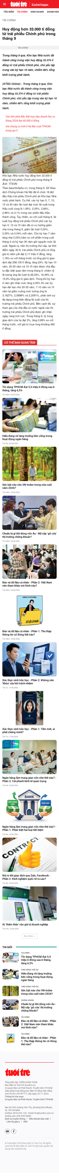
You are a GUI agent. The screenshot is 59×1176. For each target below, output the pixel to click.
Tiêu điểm (8, 11)
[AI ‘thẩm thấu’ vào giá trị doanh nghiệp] (29, 903)
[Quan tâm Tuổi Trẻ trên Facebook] (13, 1131)
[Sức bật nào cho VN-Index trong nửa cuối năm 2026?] (29, 464)
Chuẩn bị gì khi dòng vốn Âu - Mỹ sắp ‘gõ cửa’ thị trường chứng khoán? (29, 535)
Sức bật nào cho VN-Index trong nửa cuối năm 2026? (27, 486)
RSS (25, 1121)
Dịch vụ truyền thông (15, 1119)
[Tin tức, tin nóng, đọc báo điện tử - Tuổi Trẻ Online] (18, 4)
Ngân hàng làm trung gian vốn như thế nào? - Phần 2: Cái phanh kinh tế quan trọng (29, 779)
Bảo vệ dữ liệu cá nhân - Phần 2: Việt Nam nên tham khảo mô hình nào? (27, 584)
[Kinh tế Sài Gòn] (39, 4)
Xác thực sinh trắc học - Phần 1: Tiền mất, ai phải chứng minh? (28, 730)
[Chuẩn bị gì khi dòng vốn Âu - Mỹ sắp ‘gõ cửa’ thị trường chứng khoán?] (29, 513)
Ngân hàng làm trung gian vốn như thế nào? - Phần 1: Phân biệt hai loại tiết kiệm (29, 828)
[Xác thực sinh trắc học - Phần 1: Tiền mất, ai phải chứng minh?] (29, 708)
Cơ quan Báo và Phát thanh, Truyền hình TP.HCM (29, 1099)
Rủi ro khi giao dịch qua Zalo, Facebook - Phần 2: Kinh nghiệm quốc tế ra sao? (26, 877)
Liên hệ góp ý (13, 1121)
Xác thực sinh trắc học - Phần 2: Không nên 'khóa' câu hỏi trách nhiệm (28, 682)
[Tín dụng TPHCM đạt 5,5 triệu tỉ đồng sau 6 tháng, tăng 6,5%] (29, 366)
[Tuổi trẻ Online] (17, 1072)
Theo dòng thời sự (29, 970)
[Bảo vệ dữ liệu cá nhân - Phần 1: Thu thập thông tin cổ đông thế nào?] (29, 610)
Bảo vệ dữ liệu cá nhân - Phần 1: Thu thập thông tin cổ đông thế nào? (26, 633)
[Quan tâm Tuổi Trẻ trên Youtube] (7, 1131)
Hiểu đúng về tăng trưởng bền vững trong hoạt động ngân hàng (27, 437)
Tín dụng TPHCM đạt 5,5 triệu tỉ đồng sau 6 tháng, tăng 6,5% (28, 388)
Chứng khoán (27, 1000)
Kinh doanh (37, 11)
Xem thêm (28, 936)
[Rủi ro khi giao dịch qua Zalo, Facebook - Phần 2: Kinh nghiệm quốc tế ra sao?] (29, 855)
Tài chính (22, 11)
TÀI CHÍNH (9, 20)
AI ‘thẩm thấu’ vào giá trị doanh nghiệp (25, 924)
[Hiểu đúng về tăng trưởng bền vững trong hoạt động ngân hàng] (29, 415)
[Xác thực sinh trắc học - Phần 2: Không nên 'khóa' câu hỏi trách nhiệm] (29, 659)
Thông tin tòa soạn (14, 1096)
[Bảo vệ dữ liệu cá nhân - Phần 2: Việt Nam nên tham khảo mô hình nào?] (29, 561)
